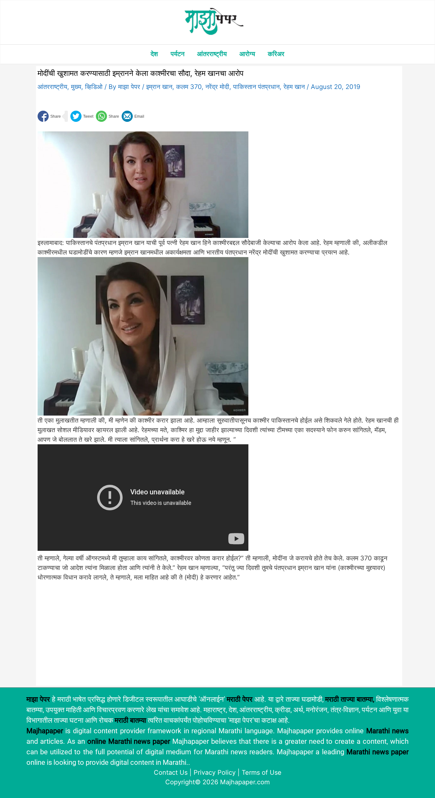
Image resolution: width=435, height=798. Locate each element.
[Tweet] (81, 116)
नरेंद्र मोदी (217, 87)
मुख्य (76, 87)
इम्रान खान (159, 87)
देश (154, 54)
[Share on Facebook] (49, 116)
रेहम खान (294, 87)
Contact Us (171, 772)
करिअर (276, 54)
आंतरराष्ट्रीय (212, 54)
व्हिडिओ (94, 87)
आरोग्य (247, 54)
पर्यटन (177, 54)
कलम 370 (189, 87)
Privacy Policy (215, 772)
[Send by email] (133, 116)
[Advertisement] (143, 637)
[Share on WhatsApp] (107, 116)
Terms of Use (262, 772)
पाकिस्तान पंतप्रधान (256, 87)
